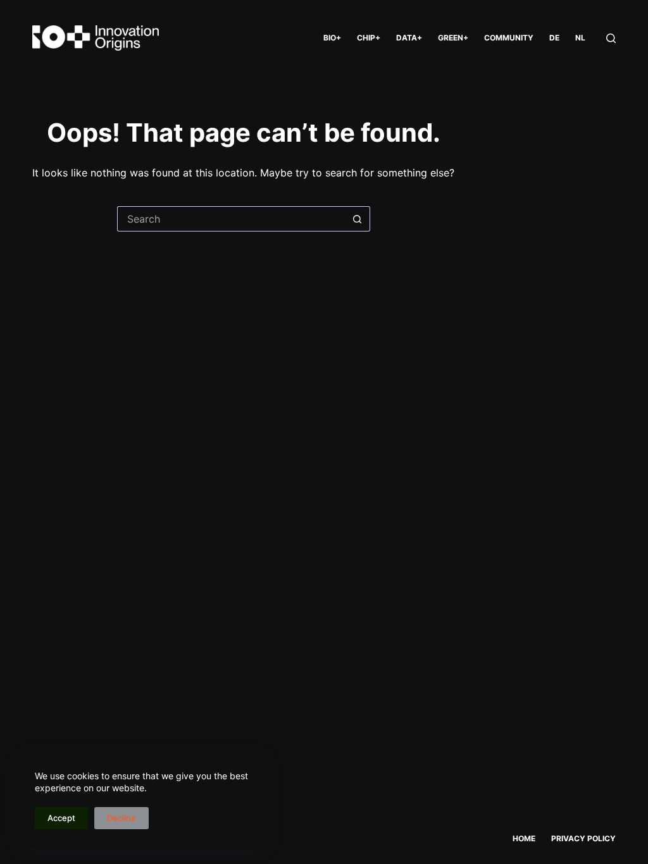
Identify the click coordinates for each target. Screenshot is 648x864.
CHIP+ (368, 37)
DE (554, 37)
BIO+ (332, 37)
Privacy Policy (583, 838)
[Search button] (357, 218)
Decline (121, 818)
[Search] (611, 38)
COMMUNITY (508, 37)
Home (524, 838)
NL (580, 37)
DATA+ (409, 37)
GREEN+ (453, 37)
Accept (61, 818)
